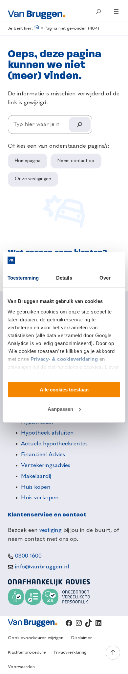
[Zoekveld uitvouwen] (98, 11)
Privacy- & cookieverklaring (64, 359)
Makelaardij (36, 476)
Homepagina (27, 161)
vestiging (50, 530)
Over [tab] (105, 278)
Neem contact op (75, 161)
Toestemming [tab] (23, 278)
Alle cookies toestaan (64, 389)
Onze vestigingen (33, 179)
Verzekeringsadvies (45, 465)
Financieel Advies (43, 455)
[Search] (80, 124)
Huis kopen (36, 487)
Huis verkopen (40, 498)
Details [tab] (64, 278)
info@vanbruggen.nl (42, 567)
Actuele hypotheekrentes (54, 444)
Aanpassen (60, 409)
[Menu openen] (116, 11)
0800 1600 (28, 556)
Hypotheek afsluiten (47, 433)
